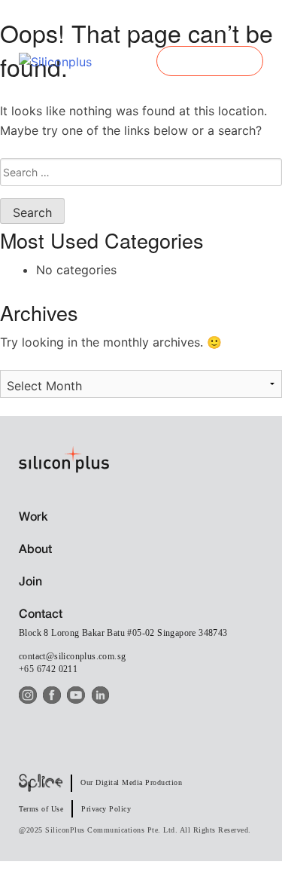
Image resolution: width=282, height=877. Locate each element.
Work (33, 517)
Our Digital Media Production (131, 782)
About (35, 550)
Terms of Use (41, 809)
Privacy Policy (106, 809)
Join (30, 582)
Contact (40, 615)
